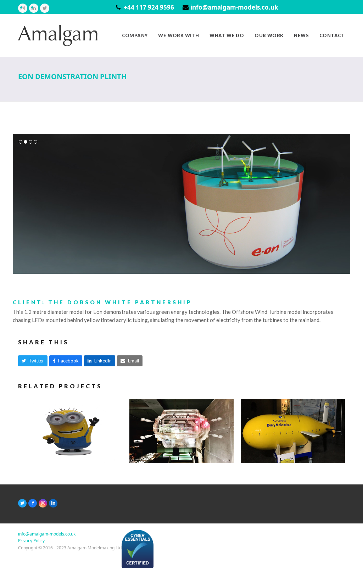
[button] (19, 204)
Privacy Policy (31, 541)
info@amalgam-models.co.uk (234, 7)
